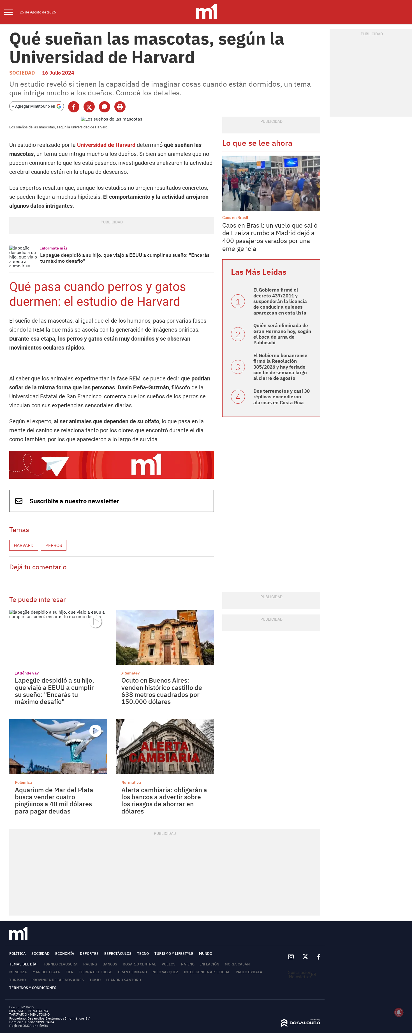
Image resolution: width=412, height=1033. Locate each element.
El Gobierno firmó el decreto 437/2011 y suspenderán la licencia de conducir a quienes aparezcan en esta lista (280, 301)
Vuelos (168, 964)
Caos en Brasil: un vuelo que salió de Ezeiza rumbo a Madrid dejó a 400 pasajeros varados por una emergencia (270, 237)
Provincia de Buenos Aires (57, 979)
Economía (64, 953)
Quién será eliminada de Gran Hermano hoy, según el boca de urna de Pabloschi (282, 334)
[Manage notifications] (398, 1012)
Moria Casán (237, 964)
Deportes (89, 953)
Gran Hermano (132, 972)
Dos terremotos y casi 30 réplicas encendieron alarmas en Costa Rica (281, 397)
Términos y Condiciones (32, 987)
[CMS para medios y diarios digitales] (300, 1025)
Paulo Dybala (249, 972)
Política (17, 953)
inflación (209, 964)
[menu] (12, 12)
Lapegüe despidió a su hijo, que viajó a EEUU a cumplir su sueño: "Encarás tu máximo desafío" (125, 258)
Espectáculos (117, 953)
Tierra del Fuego (95, 972)
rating (188, 964)
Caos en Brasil (235, 217)
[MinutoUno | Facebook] (316, 957)
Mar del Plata (46, 972)
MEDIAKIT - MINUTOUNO (28, 1011)
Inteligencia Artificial (207, 972)
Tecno (143, 953)
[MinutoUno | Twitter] (305, 957)
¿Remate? (130, 673)
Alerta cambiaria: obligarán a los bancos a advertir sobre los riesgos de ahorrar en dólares (164, 800)
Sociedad (22, 73)
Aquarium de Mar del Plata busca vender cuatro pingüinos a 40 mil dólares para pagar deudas (54, 800)
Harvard (24, 545)
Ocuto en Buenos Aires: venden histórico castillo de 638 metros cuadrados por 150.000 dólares (161, 691)
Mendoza (18, 972)
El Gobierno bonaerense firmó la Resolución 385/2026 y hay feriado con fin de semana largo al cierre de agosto (280, 367)
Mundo (205, 953)
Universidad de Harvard (106, 145)
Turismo (17, 979)
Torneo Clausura (60, 964)
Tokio (95, 979)
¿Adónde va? (27, 673)
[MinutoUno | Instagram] (291, 957)
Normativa (131, 782)
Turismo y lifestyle (173, 953)
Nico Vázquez (165, 972)
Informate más (54, 248)
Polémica (23, 782)
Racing (90, 964)
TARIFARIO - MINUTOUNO (29, 1014)
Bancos (110, 964)
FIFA (69, 972)
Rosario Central (139, 964)
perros (53, 545)
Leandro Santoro (123, 979)
